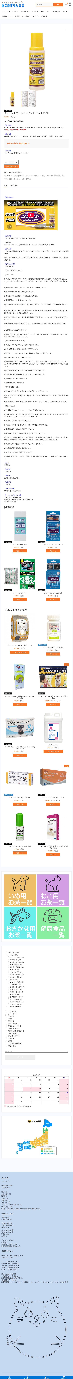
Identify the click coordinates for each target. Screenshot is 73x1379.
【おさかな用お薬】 (18, 176)
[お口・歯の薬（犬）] (8, 972)
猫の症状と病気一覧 (7, 1232)
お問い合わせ (5, 1227)
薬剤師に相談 (44, 11)
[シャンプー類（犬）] (8, 977)
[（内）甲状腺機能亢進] (5, 1043)
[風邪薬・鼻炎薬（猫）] (8, 1001)
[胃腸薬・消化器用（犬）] (8, 962)
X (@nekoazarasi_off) (9, 1262)
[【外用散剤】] (5, 1016)
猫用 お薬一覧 (5, 1203)
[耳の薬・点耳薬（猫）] (8, 992)
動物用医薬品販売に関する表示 (10, 1246)
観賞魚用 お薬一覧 (6, 1207)
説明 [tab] (5, 185)
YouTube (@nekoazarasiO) (10, 1266)
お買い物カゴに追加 (12, 166)
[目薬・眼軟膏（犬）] (8, 964)
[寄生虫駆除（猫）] (8, 984)
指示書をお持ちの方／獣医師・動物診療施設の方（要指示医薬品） (21, 1209)
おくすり (5, 11)
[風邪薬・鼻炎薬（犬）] (8, 974)
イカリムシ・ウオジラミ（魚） (36, 176)
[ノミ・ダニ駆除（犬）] (8, 957)
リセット (20, 1057)
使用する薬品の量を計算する (18, 143)
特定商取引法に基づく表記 (9, 1244)
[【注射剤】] (5, 1021)
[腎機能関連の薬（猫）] (8, 997)
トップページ (5, 1181)
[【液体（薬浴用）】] (5, 1023)
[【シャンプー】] (5, 1014)
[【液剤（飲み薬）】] (5, 1028)
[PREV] (6, 1075)
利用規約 (4, 1242)
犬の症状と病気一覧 (7, 1230)
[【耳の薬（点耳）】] (5, 1036)
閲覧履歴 (4, 1196)
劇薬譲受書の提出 (6, 1219)
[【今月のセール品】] (5, 952)
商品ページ (19, 551)
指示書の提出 (5, 1217)
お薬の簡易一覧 (6, 1194)
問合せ (65, 11)
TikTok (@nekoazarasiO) (10, 1268)
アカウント (35, 16)
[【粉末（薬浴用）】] (5, 1033)
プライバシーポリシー (8, 1240)
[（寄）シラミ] (5, 1046)
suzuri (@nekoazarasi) (9, 1270)
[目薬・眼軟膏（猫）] (8, 989)
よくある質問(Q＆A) (7, 1225)
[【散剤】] (5, 1018)
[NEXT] (67, 1075)
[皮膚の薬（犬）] (8, 969)
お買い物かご (5, 1187)
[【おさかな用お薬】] (7, 1006)
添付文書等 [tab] (13, 185)
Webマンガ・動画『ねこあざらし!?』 (12, 1256)
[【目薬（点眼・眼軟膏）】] (5, 1031)
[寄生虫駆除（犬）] (8, 959)
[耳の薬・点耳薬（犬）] (8, 967)
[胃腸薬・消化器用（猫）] (8, 987)
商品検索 (4, 1192)
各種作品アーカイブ (7, 1258)
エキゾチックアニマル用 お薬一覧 (11, 1205)
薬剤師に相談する (6, 1223)
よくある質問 (56, 11)
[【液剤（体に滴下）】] (5, 1026)
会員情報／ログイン (7, 1185)
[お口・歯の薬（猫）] (8, 999)
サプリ (14, 11)
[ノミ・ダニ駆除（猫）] (8, 982)
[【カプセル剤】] (5, 1011)
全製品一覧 (4, 1199)
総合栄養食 (24, 11)
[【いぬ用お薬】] (7, 955)
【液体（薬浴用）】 (14, 179)
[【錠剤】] (5, 1041)
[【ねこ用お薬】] (7, 979)
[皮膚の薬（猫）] (8, 994)
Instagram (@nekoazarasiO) (10, 1264)
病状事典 (4, 1236)
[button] (65, 29)
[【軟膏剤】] (5, 1038)
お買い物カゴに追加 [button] (20, 652)
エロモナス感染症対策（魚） (55, 176)
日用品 (34, 11)
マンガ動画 (25, 16)
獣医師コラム (6, 16)
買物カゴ (44, 16)
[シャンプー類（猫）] (8, 1004)
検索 (58, 4)
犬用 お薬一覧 (5, 1201)
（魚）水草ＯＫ (26, 179)
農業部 (17, 16)
